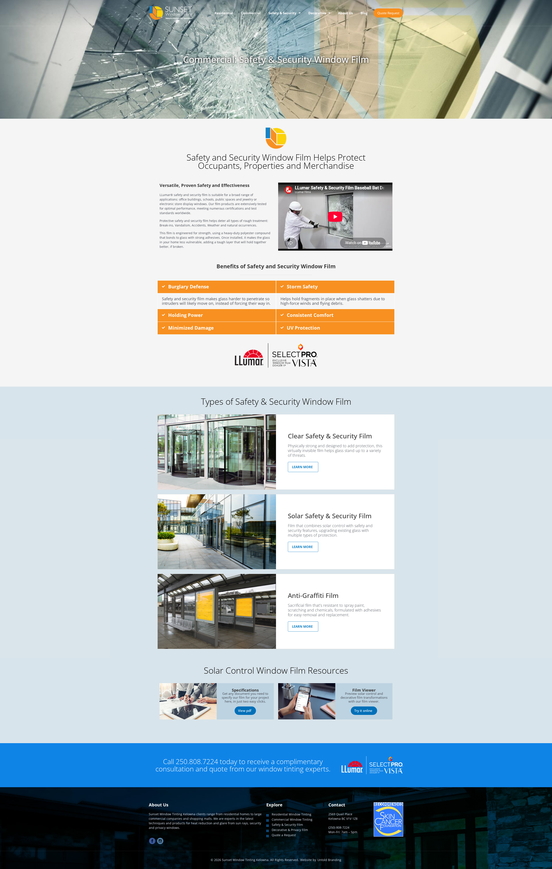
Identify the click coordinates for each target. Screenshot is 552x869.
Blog (364, 13)
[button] (217, 287)
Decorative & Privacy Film (290, 830)
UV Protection (303, 327)
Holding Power (185, 315)
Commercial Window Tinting (292, 819)
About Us (345, 13)
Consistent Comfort (310, 315)
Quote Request (388, 13)
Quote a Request (284, 835)
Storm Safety (302, 286)
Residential (224, 13)
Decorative (317, 13)
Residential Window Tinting (291, 814)
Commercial (251, 13)
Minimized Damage (191, 327)
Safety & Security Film (287, 825)
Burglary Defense (188, 286)
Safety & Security (282, 13)
